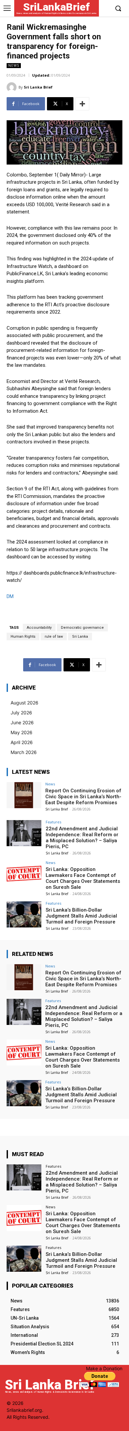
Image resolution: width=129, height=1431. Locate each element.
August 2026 (24, 702)
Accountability (39, 627)
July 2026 (21, 712)
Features (53, 822)
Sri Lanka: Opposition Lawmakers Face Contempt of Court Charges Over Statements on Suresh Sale (83, 878)
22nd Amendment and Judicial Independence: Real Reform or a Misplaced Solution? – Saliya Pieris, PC (82, 837)
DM (10, 596)
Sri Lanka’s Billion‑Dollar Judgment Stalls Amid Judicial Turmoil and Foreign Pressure (81, 916)
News (13, 65)
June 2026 (22, 722)
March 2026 (24, 752)
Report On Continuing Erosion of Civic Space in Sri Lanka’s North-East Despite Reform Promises (83, 797)
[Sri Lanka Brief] (13, 87)
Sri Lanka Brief (38, 87)
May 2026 (21, 732)
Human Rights (23, 636)
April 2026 (22, 742)
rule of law (54, 636)
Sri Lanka (80, 636)
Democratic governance (82, 627)
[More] (82, 103)
